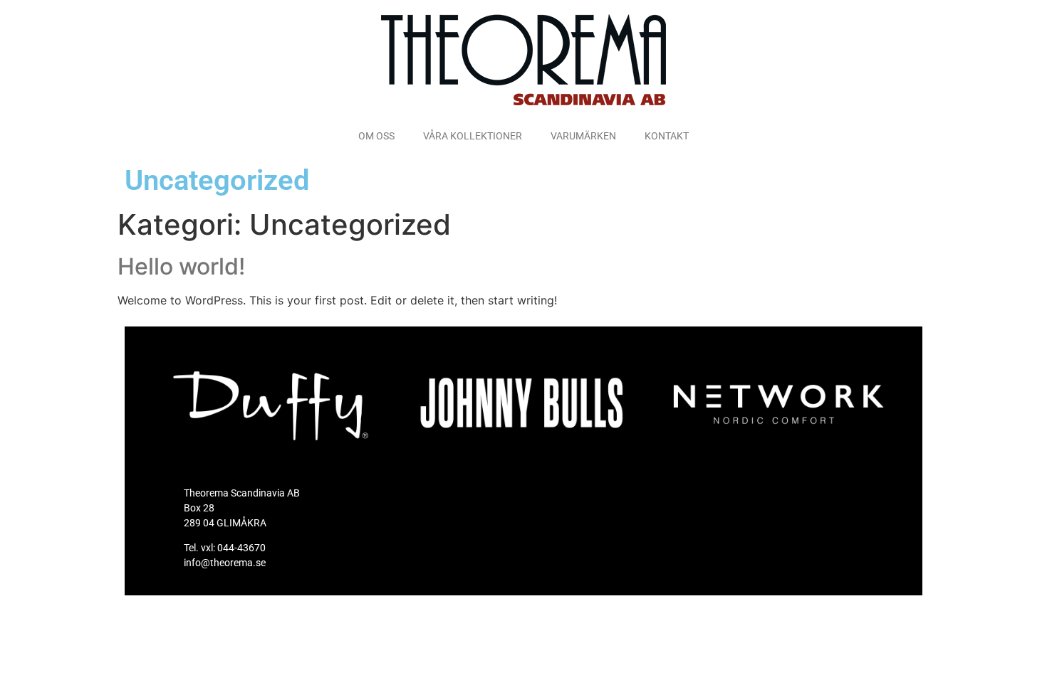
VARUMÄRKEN (583, 136)
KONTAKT (667, 136)
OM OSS (376, 136)
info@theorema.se (225, 562)
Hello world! (181, 266)
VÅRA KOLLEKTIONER (472, 136)
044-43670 (241, 547)
